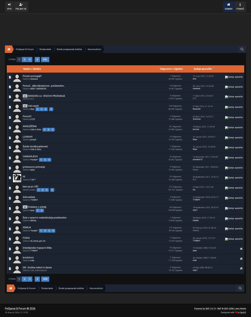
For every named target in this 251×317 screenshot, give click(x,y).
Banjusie (197, 109)
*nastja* (34, 159)
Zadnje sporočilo (203, 68)
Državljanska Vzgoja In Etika (37, 247)
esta (32, 260)
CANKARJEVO (30, 156)
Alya (32, 109)
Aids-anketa (29, 197)
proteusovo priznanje (34, 166)
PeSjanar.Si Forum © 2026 (20, 308)
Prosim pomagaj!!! (32, 76)
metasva (34, 79)
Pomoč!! (27, 116)
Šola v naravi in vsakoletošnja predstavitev (45, 217)
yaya (195, 250)
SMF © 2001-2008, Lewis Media (231, 308)
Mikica (33, 220)
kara (32, 210)
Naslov (27, 68)
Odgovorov (166, 68)
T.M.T (33, 180)
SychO (243, 312)
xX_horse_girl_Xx (37, 241)
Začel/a (37, 68)
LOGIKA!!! (28, 136)
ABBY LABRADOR (38, 89)
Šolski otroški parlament (35, 146)
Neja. (195, 139)
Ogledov (178, 68)
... (34, 59)
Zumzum (197, 119)
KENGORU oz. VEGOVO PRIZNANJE (46, 96)
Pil (24, 176)
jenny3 (33, 139)
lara (194, 79)
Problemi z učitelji (37, 207)
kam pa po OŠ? (30, 186)
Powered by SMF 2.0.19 (205, 308)
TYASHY (34, 200)
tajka (32, 170)
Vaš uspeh (33, 105)
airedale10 (197, 159)
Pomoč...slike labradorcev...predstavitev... (44, 85)
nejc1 (195, 210)
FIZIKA (26, 237)
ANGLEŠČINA (30, 126)
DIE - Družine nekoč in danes (37, 267)
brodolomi (28, 257)
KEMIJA (27, 227)
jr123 (32, 119)
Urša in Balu (35, 129)
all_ (194, 189)
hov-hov (196, 129)
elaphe (196, 220)
